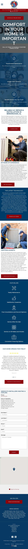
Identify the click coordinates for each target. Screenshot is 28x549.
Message (3, 435)
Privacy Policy (7, 544)
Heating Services (14, 526)
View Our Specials (9, 276)
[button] (14, 469)
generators (9, 209)
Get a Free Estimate (6, 9)
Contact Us (14, 531)
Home (14, 524)
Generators (14, 529)
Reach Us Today (14, 216)
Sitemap (12, 544)
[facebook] (12, 536)
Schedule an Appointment (20, 9)
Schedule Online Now (14, 18)
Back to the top (15, 489)
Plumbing (14, 528)
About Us (14, 530)
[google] (15, 536)
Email (3, 429)
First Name (4, 412)
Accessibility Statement (19, 544)
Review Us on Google (14, 381)
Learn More (14, 129)
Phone (3, 424)
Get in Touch (8, 184)
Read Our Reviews (14, 501)
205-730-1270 (15, 11)
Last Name (4, 418)
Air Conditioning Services (14, 525)
